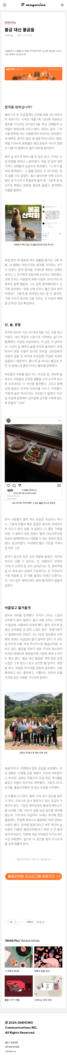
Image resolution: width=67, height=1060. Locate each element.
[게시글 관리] (19, 922)
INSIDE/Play (10, 22)
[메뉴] (4, 5)
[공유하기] (15, 922)
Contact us (10, 1051)
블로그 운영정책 (11, 1042)
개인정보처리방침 (12, 1047)
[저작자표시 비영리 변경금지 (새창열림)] (40, 922)
